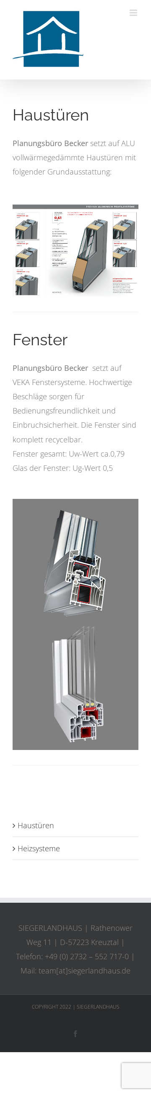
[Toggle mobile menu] (134, 12)
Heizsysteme (39, 848)
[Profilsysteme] (75, 206)
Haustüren (36, 825)
